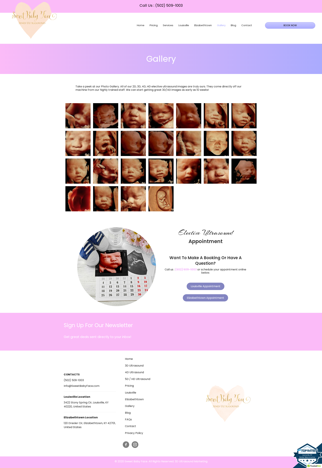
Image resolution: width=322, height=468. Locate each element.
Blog (233, 25)
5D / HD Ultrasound (137, 379)
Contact (246, 25)
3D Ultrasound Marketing (191, 461)
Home (140, 25)
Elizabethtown (203, 25)
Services (168, 25)
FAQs (128, 419)
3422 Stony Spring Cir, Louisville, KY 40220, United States (86, 404)
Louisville (183, 25)
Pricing (154, 25)
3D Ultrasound (134, 366)
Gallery (221, 25)
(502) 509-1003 (169, 5)
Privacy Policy (134, 433)
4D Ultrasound (134, 372)
